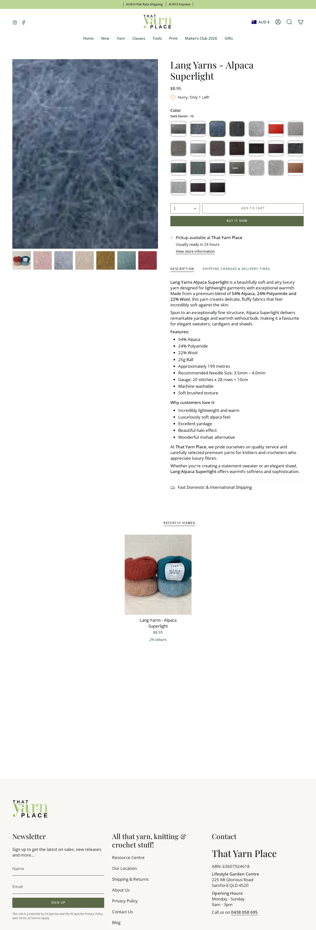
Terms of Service (30, 918)
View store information (195, 251)
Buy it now (237, 220)
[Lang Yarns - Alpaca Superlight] (158, 575)
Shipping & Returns (130, 879)
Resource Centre (128, 857)
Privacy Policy (93, 914)
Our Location (124, 868)
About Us (121, 890)
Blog (116, 922)
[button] (121, 38)
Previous (12, 154)
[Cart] (300, 22)
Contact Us (122, 911)
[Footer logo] (30, 809)
